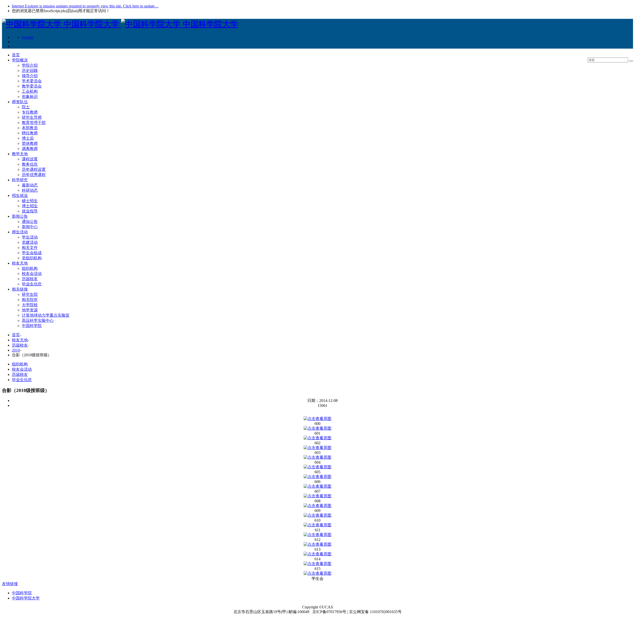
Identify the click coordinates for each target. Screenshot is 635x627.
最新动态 (30, 185)
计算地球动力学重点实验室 (45, 315)
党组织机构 (32, 258)
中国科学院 (32, 326)
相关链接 (20, 289)
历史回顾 (30, 70)
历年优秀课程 (34, 175)
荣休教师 (30, 143)
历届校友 (30, 279)
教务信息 (30, 164)
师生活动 (20, 232)
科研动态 (30, 190)
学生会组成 (32, 253)
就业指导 (30, 211)
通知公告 (30, 221)
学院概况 (20, 60)
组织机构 (30, 268)
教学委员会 (32, 86)
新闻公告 (20, 216)
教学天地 (20, 154)
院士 (26, 107)
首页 (16, 55)
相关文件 (30, 247)
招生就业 (20, 195)
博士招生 (30, 206)
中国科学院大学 (26, 598)
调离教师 (30, 149)
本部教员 (30, 128)
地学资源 (30, 310)
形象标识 (30, 96)
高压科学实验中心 (38, 320)
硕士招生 (30, 201)
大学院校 (30, 305)
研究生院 (30, 294)
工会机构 (30, 91)
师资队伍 (20, 102)
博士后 (28, 138)
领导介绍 (30, 76)
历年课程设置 (34, 169)
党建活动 (30, 242)
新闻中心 (30, 227)
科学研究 (20, 180)
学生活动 (30, 237)
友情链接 (10, 584)
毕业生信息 (32, 284)
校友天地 (20, 263)
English (28, 37)
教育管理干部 (34, 122)
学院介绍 (30, 65)
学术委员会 (32, 81)
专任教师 (30, 112)
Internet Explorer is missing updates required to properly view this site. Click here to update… (85, 6)
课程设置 (30, 159)
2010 (16, 350)
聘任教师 (30, 133)
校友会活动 (32, 273)
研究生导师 (32, 117)
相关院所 (30, 300)
